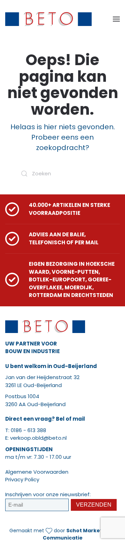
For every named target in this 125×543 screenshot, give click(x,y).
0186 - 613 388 (28, 430)
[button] (116, 19)
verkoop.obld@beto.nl (38, 437)
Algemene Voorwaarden (36, 471)
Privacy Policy (22, 479)
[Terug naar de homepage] (48, 19)
